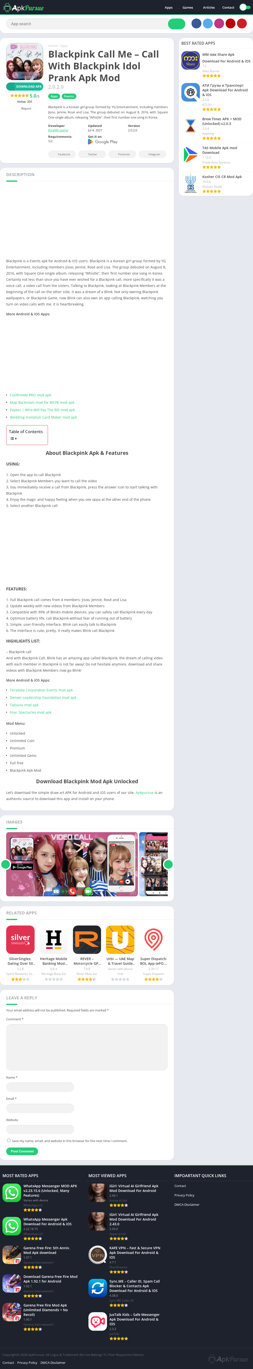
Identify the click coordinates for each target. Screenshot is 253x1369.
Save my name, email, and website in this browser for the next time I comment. (69, 1141)
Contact (228, 7)
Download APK (29, 86)
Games (188, 7)
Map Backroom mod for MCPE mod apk (42, 402)
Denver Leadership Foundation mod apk (43, 697)
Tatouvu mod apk (24, 705)
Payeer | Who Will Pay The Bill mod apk (42, 409)
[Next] (168, 864)
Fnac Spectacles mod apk (30, 712)
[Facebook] (196, 23)
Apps (168, 7)
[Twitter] (208, 23)
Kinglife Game (58, 130)
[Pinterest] (242, 23)
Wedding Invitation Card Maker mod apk (43, 417)
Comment (14, 1019)
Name (12, 1077)
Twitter (92, 154)
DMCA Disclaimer (186, 1204)
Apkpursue (145, 792)
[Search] (176, 24)
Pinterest (124, 154)
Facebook (64, 154)
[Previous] (5, 864)
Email (11, 1098)
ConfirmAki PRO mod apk (30, 395)
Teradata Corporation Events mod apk (41, 690)
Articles (209, 7)
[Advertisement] (126, 221)
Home (52, 45)
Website (12, 1120)
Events (69, 96)
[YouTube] (230, 23)
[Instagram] (219, 23)
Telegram (154, 154)
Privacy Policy (184, 1195)
